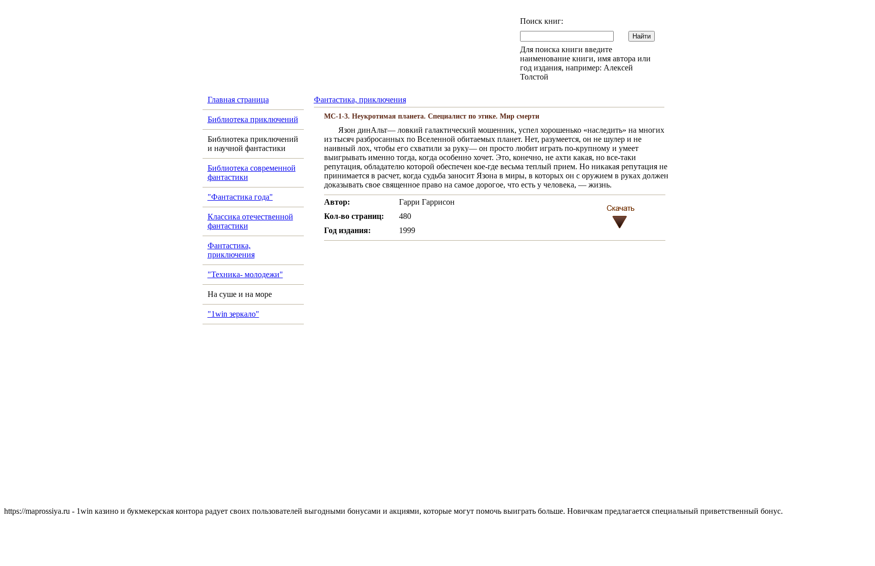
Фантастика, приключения (231, 250)
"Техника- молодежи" (245, 274)
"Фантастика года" (240, 197)
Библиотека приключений (253, 119)
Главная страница (238, 99)
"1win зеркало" (233, 314)
